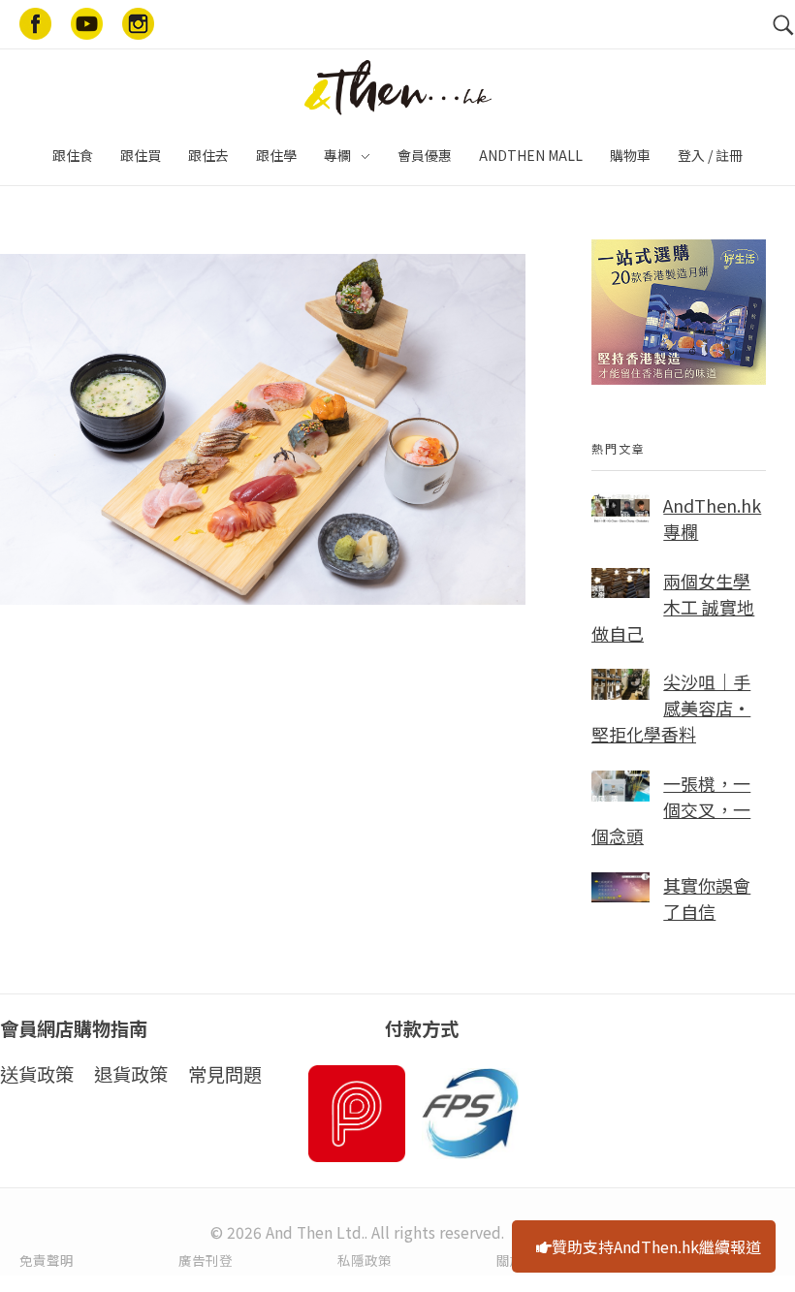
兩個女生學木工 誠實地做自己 (672, 607)
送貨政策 (37, 1073)
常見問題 (225, 1073)
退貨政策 (131, 1073)
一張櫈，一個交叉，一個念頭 (670, 809)
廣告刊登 (205, 1260)
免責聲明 (46, 1260)
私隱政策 (364, 1260)
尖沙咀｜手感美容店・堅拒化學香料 (670, 707)
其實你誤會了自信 (706, 898)
